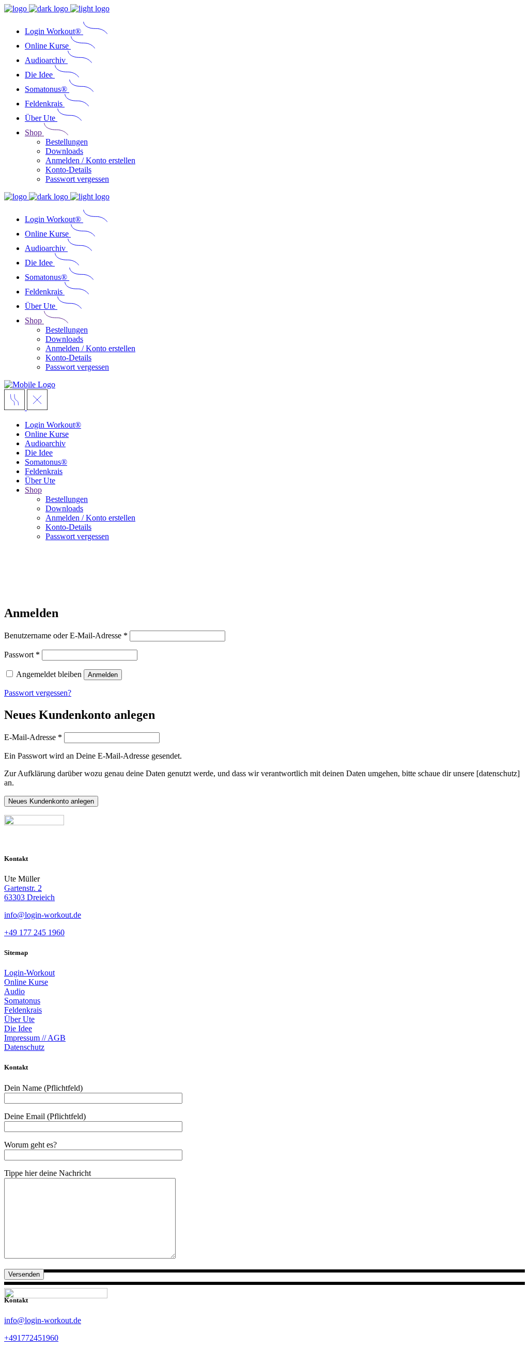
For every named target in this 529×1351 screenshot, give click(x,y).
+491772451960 (31, 1337)
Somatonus (22, 1000)
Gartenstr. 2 (23, 888)
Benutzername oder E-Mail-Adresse (66, 635)
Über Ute (19, 1019)
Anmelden (103, 675)
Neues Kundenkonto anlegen (51, 801)
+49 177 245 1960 (34, 932)
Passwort (22, 654)
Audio (14, 991)
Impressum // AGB (35, 1037)
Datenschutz (24, 1047)
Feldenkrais (23, 1010)
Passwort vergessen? (37, 692)
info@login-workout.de (42, 914)
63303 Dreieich (29, 897)
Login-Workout (29, 972)
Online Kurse (26, 982)
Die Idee (18, 1028)
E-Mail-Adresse (33, 737)
